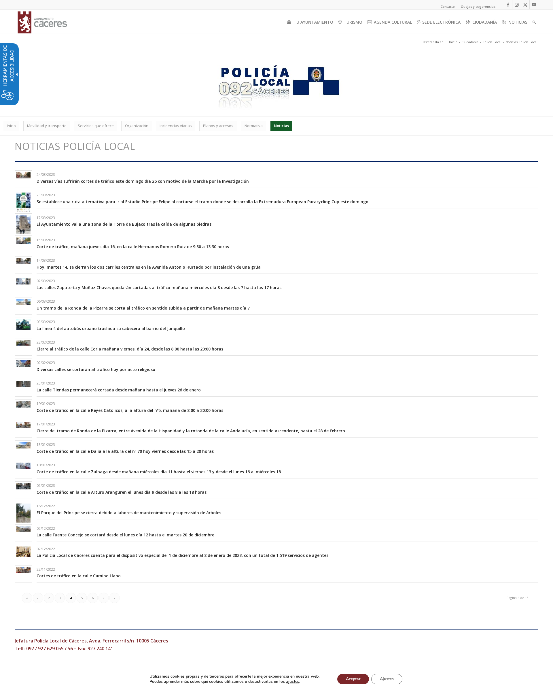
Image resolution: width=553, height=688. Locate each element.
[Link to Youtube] (534, 4)
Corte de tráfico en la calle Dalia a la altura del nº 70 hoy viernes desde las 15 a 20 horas (125, 451)
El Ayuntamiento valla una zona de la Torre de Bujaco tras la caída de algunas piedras (125, 224)
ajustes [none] (292, 681)
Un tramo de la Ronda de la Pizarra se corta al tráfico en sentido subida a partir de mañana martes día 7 (143, 308)
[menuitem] (310, 22)
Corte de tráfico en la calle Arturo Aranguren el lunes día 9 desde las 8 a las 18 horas (122, 492)
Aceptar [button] (353, 679)
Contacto (448, 6)
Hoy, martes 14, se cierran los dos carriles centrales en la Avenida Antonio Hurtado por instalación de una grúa (149, 267)
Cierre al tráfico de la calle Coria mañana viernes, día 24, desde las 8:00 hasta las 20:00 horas (130, 349)
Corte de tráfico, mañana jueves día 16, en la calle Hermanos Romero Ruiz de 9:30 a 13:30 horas (133, 246)
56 (70, 648)
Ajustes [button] (387, 679)
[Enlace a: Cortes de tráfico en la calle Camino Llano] (23, 570)
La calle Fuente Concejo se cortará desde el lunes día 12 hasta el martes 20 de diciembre (125, 535)
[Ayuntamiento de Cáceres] (42, 22)
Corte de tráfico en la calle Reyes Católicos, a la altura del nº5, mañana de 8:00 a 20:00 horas (130, 410)
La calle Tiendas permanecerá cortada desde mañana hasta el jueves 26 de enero (119, 390)
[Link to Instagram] (516, 4)
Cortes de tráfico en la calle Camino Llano (79, 575)
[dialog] (276, 679)
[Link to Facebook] (508, 4)
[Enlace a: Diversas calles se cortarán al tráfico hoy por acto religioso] (23, 363)
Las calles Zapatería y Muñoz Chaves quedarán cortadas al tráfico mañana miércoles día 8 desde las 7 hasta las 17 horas (159, 287)
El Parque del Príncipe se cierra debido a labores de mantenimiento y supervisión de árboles (129, 512)
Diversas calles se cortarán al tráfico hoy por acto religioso (96, 369)
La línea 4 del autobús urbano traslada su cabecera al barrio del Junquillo (111, 328)
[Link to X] (525, 4)
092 (30, 648)
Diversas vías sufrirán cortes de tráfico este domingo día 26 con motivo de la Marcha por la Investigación (143, 181)
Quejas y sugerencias (478, 6)
